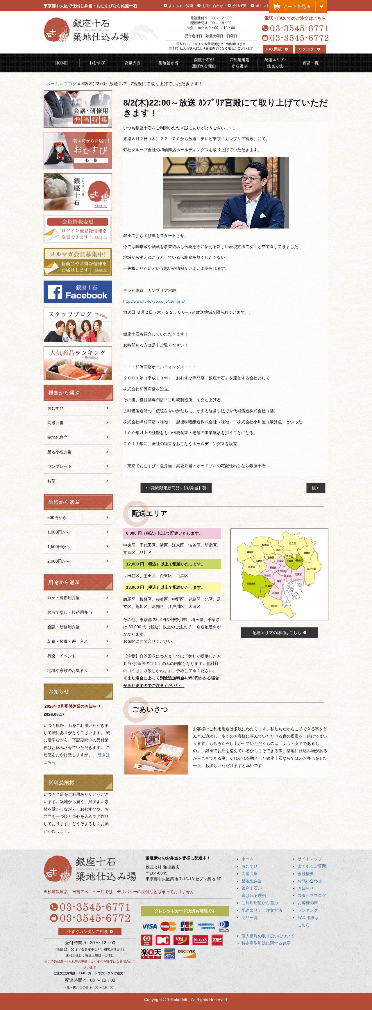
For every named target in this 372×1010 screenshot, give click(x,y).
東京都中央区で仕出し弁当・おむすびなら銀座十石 (90, 5)
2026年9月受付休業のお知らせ (72, 706)
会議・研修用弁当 (63, 626)
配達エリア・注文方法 (275, 62)
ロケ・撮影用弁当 (63, 597)
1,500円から (58, 546)
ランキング (308, 910)
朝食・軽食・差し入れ (67, 641)
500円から (57, 517)
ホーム (52, 83)
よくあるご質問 (181, 6)
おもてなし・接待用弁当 (69, 612)
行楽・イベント (61, 656)
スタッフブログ (312, 895)
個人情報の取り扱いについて (268, 936)
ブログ (70, 83)
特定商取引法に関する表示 (266, 943)
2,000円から (58, 561)
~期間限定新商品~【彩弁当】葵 (177, 488)
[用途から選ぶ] (78, 582)
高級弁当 (133, 62)
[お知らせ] (78, 692)
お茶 (51, 481)
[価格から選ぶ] (78, 502)
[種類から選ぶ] (78, 393)
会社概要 (239, 6)
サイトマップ (310, 858)
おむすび (97, 62)
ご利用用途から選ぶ (239, 62)
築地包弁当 (168, 62)
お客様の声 (308, 902)
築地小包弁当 (59, 451)
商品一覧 (311, 62)
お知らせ (306, 888)
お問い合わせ (212, 6)
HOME (61, 62)
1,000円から (58, 532)
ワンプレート (59, 466)
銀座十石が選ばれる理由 (204, 62)
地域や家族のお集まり (67, 670)
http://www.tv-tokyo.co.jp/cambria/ (154, 301)
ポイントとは (266, 6)
